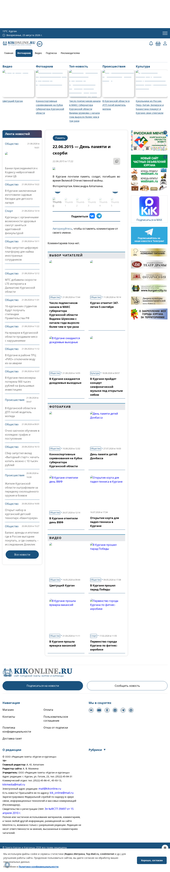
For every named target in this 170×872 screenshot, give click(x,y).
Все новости (22, 554)
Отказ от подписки (55, 727)
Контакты (8, 716)
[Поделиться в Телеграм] (99, 216)
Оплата (48, 710)
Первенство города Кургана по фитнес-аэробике (103, 645)
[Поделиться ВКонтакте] (92, 216)
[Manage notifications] (7, 864)
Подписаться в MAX (149, 220)
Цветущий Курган (62, 585)
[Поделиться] (116, 161)
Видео (38, 53)
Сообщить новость (127, 686)
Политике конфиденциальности (38, 866)
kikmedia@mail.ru (13, 784)
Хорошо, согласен (152, 860)
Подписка (51, 53)
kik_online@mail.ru (62, 793)
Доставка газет (12, 738)
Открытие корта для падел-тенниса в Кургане (104, 522)
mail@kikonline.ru (50, 788)
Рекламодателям (70, 53)
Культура (95, 373)
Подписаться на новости (43, 686)
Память (60, 138)
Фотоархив (24, 53)
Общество (12, 144)
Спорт (9, 211)
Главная (8, 53)
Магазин (8, 710)
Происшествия (14, 400)
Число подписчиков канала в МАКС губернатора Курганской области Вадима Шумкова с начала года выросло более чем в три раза (64, 315)
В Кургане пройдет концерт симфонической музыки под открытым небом (106, 387)
